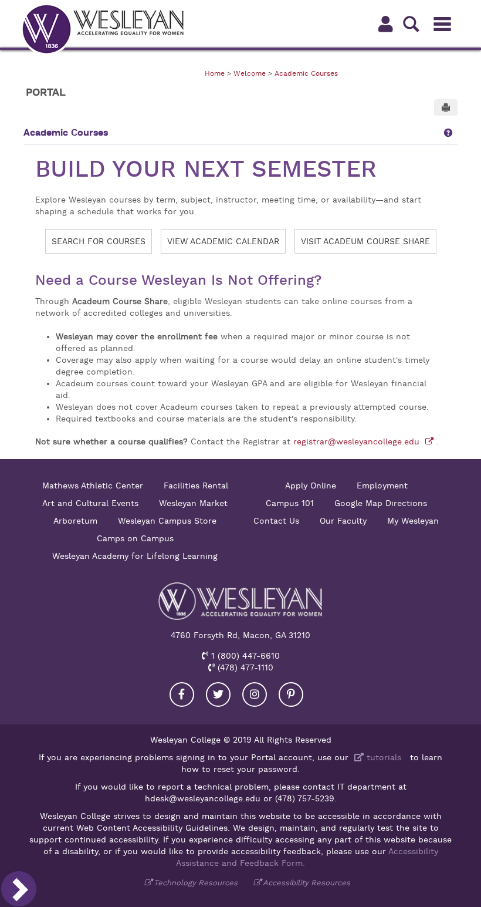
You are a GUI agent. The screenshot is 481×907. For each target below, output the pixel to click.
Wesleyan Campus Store (167, 520)
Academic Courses (306, 73)
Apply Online (310, 485)
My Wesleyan (413, 520)
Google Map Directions (380, 503)
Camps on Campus (135, 538)
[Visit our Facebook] (182, 694)
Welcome (249, 73)
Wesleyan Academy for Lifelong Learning (135, 556)
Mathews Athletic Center (92, 485)
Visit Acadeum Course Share (365, 241)
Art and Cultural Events (90, 503)
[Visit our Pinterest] (291, 694)
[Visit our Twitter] (218, 694)
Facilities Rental (196, 485)
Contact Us (276, 520)
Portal (46, 92)
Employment (382, 485)
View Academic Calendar (223, 241)
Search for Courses (98, 241)
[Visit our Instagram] (254, 694)
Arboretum (75, 520)
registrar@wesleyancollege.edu (357, 441)
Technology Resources (196, 882)
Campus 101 (290, 503)
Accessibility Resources (306, 882)
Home (215, 73)
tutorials (382, 757)
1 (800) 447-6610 (244, 655)
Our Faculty (343, 520)
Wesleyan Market (193, 503)
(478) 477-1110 (244, 667)
